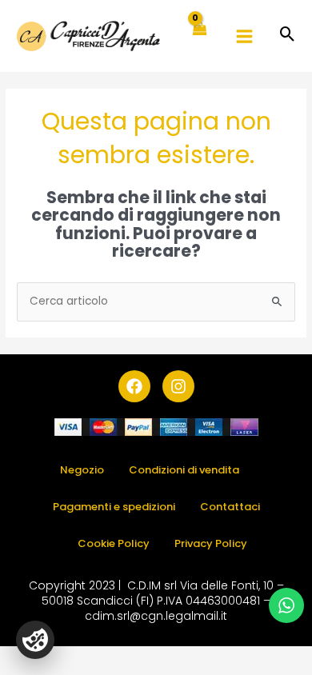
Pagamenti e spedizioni (114, 506)
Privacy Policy (210, 543)
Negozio (82, 469)
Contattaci (230, 506)
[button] (288, 36)
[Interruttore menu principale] (245, 36)
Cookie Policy (114, 543)
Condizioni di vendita (184, 469)
